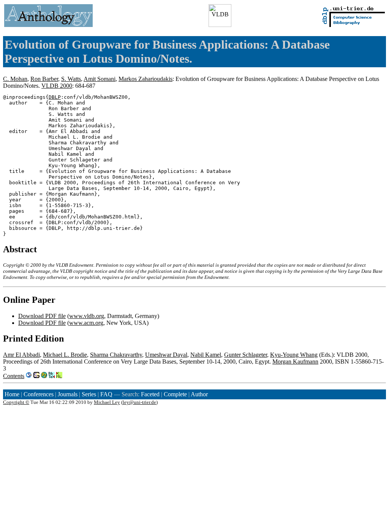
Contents (13, 376)
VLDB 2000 (56, 85)
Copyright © (16, 402)
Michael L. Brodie (65, 354)
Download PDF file (42, 316)
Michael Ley (107, 402)
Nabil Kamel (205, 354)
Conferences (39, 394)
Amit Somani (99, 79)
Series (89, 394)
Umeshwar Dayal (166, 354)
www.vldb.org (86, 316)
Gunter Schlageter (245, 354)
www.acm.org (86, 323)
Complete (175, 394)
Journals (67, 394)
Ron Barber (44, 79)
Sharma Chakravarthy (116, 354)
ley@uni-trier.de (139, 402)
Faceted (150, 394)
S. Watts (71, 79)
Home (12, 394)
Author (199, 394)
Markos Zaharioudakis (145, 79)
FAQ (106, 394)
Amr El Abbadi (21, 354)
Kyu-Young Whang (294, 354)
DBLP (55, 97)
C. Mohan (15, 79)
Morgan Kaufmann (295, 361)
